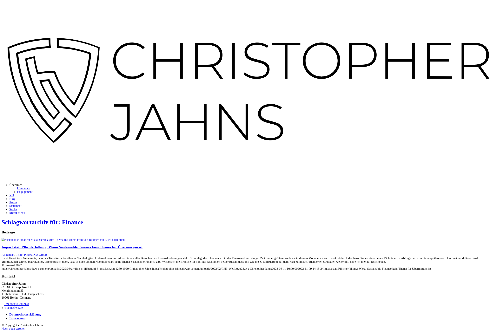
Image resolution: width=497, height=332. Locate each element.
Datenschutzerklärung (25, 314)
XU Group (40, 254)
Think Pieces (24, 254)
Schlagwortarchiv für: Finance (42, 222)
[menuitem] (252, 188)
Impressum (17, 318)
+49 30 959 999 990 (16, 304)
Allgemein (8, 254)
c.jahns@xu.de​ (13, 307)
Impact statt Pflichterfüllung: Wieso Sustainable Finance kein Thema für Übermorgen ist (72, 247)
